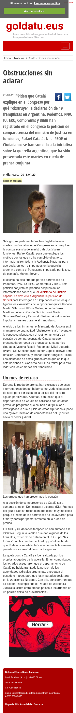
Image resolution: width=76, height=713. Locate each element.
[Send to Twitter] (68, 96)
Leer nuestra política (47, 3)
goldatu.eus (35, 25)
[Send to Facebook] (59, 96)
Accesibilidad (26, 704)
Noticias (19, 58)
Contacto (38, 704)
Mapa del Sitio (12, 704)
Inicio (7, 58)
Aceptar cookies (34, 11)
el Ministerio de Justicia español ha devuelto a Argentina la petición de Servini (34, 296)
